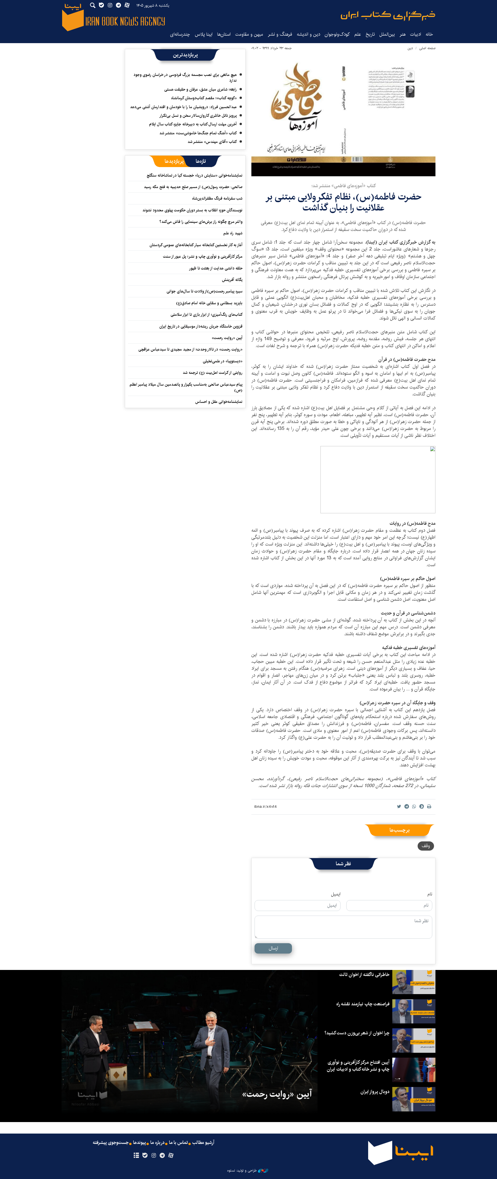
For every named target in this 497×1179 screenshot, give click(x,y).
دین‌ (410, 48)
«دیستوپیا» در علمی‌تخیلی (222, 361)
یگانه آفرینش (231, 280)
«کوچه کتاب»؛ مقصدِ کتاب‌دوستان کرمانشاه (204, 98)
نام (429, 894)
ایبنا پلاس (204, 34)
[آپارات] (171, 1155)
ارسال (273, 948)
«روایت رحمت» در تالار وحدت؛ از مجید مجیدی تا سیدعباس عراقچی (190, 349)
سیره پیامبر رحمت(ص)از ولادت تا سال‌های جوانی (204, 291)
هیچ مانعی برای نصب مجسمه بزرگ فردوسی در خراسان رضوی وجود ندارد (185, 78)
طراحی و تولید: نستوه (242, 1170)
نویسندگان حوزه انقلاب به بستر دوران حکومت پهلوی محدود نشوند (192, 210)
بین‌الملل (387, 34)
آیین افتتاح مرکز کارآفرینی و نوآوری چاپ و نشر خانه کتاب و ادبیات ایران (358, 1066)
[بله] (144, 1155)
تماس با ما (178, 1142)
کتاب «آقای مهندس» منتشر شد (212, 142)
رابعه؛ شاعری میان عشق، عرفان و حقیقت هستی (200, 89)
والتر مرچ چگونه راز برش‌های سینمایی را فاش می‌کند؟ (200, 222)
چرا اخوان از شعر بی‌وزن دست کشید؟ (356, 1033)
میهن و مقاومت (249, 34)
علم (357, 34)
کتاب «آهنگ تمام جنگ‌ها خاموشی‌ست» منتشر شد (198, 133)
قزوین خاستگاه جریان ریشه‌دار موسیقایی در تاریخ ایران (200, 326)
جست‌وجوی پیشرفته (111, 1142)
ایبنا (388, 16)
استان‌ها (224, 34)
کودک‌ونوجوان (337, 34)
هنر (402, 34)
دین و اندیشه (308, 34)
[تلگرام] (162, 1155)
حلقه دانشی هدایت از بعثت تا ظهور (215, 268)
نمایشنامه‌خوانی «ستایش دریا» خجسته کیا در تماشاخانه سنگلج (194, 175)
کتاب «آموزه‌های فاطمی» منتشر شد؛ (343, 186)
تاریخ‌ (370, 34)
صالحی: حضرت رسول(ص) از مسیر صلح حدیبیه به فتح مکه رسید (193, 187)
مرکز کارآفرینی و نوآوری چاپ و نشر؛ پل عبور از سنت (202, 256)
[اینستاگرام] (153, 1155)
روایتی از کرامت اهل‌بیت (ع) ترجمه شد (212, 373)
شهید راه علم (232, 233)
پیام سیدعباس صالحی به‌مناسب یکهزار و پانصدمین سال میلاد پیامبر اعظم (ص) (186, 387)
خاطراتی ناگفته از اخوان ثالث (364, 975)
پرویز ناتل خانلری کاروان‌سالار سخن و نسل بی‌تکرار (198, 115)
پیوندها (139, 1142)
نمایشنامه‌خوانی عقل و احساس (218, 402)
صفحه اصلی (427, 48)
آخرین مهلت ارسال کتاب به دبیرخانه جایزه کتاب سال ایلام (193, 124)
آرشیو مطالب (203, 1142)
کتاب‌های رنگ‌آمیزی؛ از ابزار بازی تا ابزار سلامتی (206, 314)
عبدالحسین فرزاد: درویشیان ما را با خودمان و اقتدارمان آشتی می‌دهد (183, 107)
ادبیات (415, 34)
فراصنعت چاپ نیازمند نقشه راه (362, 1004)
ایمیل (336, 894)
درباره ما (157, 1142)
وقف (426, 846)
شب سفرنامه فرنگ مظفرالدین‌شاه (217, 198)
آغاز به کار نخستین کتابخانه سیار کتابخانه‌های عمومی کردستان (196, 245)
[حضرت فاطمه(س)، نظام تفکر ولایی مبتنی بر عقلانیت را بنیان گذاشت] (343, 114)
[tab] (201, 161)
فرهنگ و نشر (280, 34)
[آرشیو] (136, 1155)
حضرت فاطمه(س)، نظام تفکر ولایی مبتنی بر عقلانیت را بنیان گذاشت (343, 202)
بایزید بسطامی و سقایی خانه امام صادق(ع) (209, 303)
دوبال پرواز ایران (374, 1092)
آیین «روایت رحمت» (227, 338)
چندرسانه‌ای (180, 34)
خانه (429, 34)
